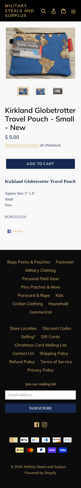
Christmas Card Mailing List (40, 345)
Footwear (65, 262)
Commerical (40, 312)
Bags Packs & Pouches (28, 262)
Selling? (28, 336)
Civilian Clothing (28, 303)
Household (58, 303)
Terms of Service (56, 361)
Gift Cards (50, 336)
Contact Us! (23, 353)
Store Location (23, 328)
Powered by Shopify (40, 473)
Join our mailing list (40, 384)
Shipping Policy (54, 353)
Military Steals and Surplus (19, 10)
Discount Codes (57, 328)
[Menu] (73, 10)
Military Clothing (40, 270)
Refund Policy (22, 361)
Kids (59, 295)
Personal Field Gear (40, 278)
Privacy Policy (40, 370)
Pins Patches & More (40, 287)
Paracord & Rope (34, 295)
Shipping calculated (22, 145)
